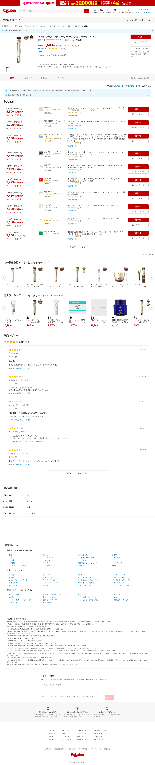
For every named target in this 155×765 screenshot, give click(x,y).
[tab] (12, 78)
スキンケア (33, 26)
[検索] (86, 11)
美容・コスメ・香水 (21, 26)
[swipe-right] (151, 277)
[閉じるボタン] (152, 31)
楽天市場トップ (7, 26)
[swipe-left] (4, 277)
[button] (101, 10)
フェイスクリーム (45, 26)
